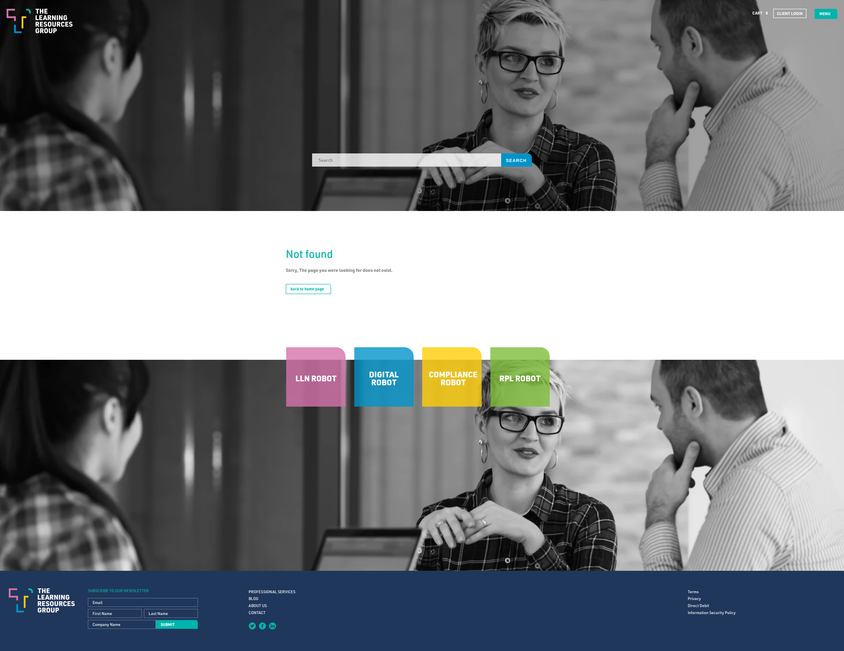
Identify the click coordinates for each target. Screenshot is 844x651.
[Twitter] (252, 625)
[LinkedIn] (272, 625)
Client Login (790, 13)
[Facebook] (262, 625)
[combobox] (406, 160)
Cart (759, 13)
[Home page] (40, 21)
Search (516, 160)
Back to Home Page (307, 288)
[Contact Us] (282, 629)
